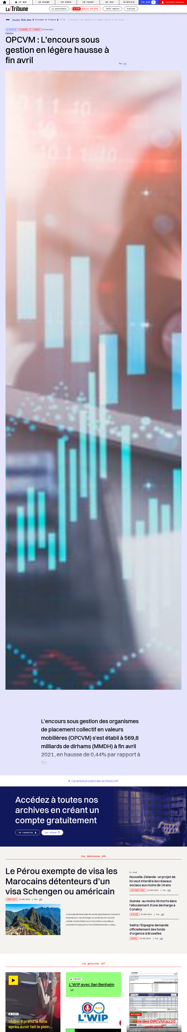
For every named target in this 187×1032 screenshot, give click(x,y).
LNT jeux (109, 2)
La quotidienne (59, 8)
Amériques (12, 899)
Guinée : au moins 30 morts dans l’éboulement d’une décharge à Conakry (153, 905)
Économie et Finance (45, 19)
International (138, 890)
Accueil (16, 19)
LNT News (22, 2)
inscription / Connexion (174, 2)
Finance (9, 33)
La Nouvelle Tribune (16, 8)
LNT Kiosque (43, 2)
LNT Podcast (88, 2)
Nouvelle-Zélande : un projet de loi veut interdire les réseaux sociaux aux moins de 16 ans (152, 881)
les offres (51, 832)
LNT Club (146, 2)
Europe (134, 938)
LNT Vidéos (66, 2)
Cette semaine (112, 8)
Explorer (131, 8)
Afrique (134, 914)
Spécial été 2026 (86, 8)
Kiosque (136, 1014)
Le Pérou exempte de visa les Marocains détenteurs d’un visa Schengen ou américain (61, 881)
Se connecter (26, 832)
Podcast (77, 979)
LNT (125, 63)
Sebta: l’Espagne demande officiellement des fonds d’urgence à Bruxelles (149, 929)
